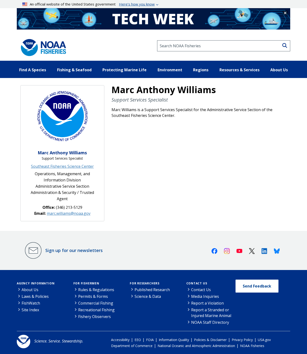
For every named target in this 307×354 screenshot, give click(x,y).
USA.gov (264, 339)
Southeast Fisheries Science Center (62, 166)
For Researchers (144, 283)
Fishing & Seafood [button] (74, 69)
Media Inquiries (205, 296)
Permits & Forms (93, 296)
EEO (138, 339)
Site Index (30, 309)
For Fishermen (86, 283)
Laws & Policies (35, 296)
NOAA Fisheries (252, 345)
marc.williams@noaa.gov (68, 213)
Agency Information (35, 283)
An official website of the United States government (92, 4)
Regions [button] (200, 69)
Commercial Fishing (95, 303)
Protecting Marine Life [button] (124, 69)
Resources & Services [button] (239, 69)
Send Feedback (257, 286)
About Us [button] (279, 69)
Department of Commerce (132, 345)
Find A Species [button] (32, 69)
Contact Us (196, 283)
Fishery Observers (94, 316)
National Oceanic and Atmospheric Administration (196, 345)
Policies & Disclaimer (210, 339)
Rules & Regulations (96, 289)
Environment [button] (170, 69)
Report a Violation (207, 303)
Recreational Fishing (96, 309)
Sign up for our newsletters (74, 250)
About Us (30, 289)
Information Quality (174, 339)
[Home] (42, 45)
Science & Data (148, 296)
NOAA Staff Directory (210, 322)
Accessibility (120, 339)
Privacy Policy (242, 339)
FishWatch (31, 303)
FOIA (150, 339)
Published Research (152, 289)
